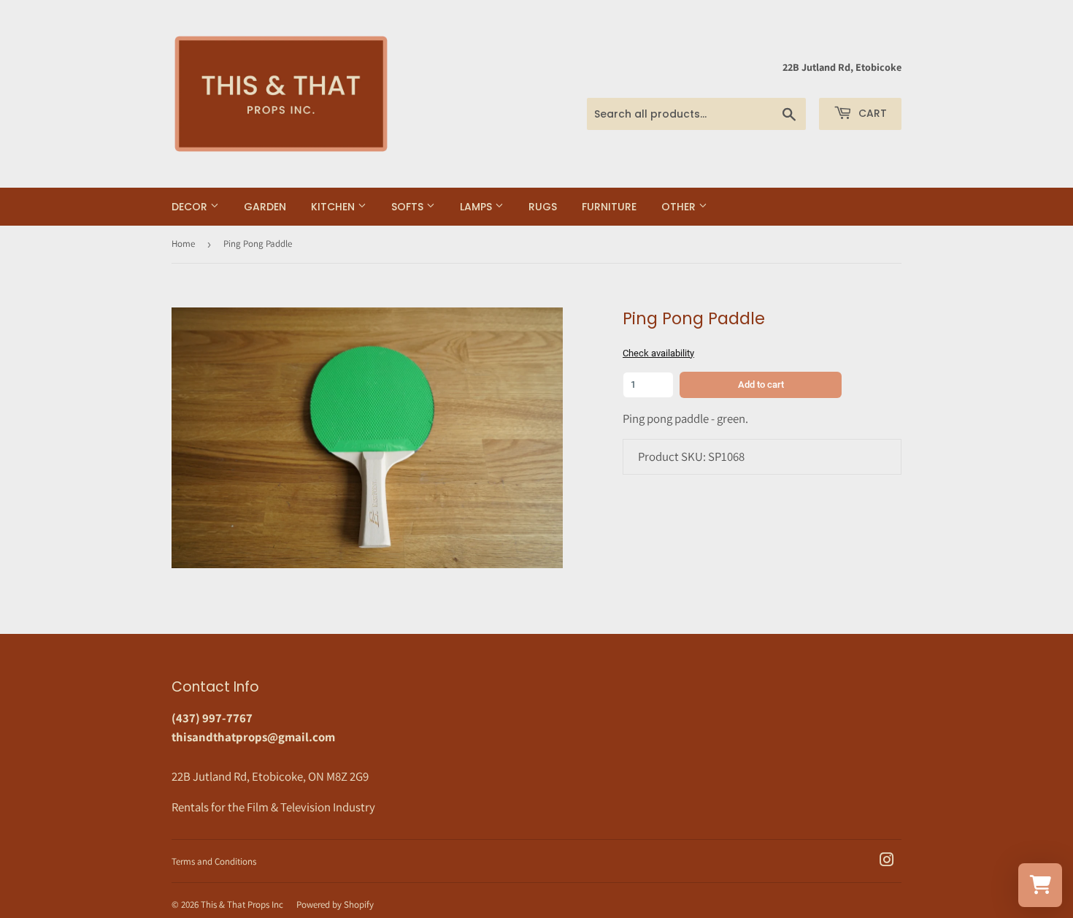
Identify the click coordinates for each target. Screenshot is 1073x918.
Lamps (477, 206)
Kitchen (334, 206)
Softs (408, 206)
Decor (191, 206)
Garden (265, 206)
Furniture (609, 206)
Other (680, 206)
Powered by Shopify (335, 904)
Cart (871, 113)
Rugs (542, 206)
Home (183, 243)
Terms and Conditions (214, 861)
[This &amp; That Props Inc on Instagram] (887, 861)
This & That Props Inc (242, 904)
